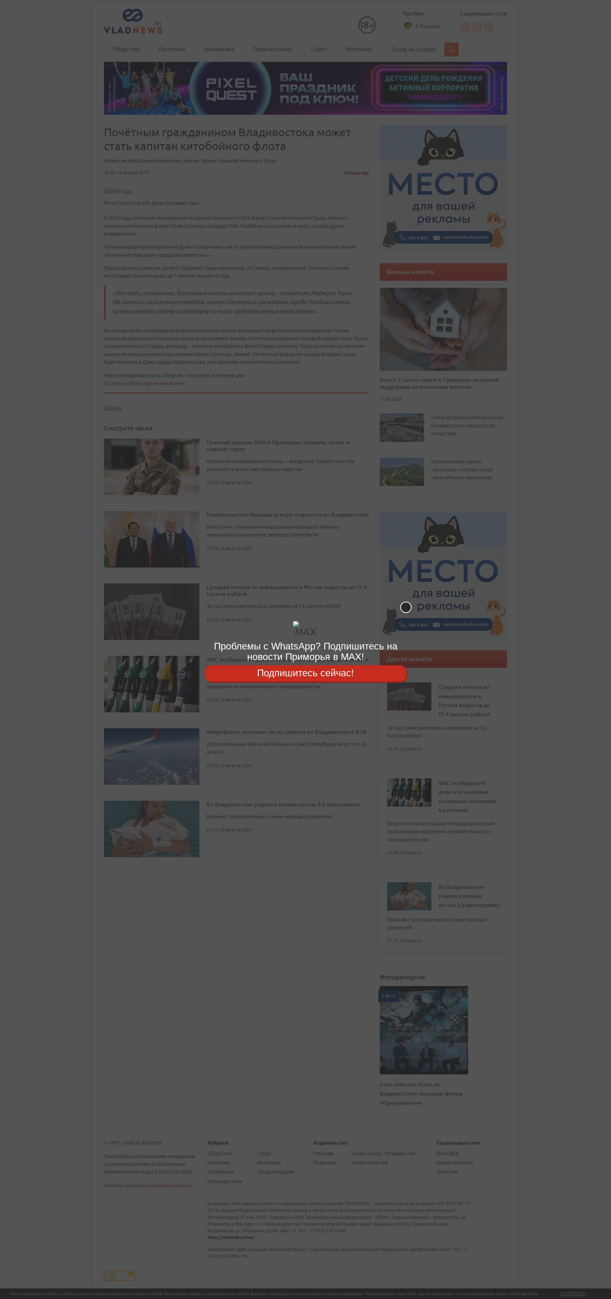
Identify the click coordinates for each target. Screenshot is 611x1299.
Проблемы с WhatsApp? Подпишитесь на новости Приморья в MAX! (305, 651)
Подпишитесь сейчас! (305, 673)
